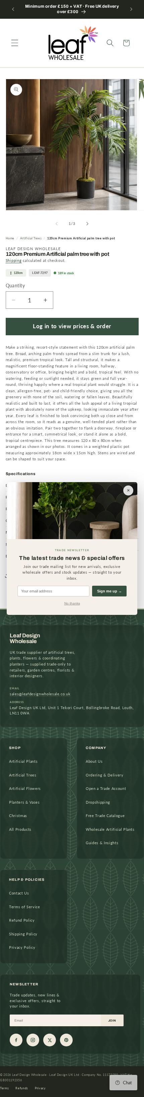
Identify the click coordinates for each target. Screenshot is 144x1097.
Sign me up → (109, 591)
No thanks (72, 603)
